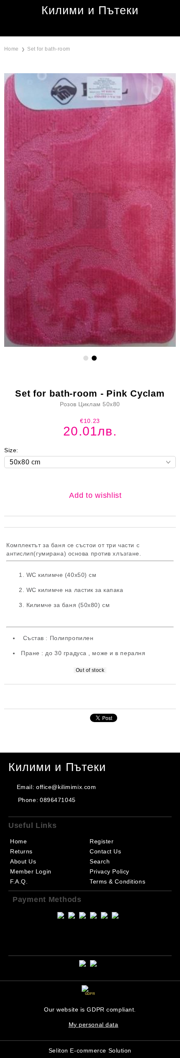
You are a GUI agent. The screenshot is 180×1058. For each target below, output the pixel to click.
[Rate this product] (98, 696)
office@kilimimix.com (66, 787)
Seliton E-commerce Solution (90, 1050)
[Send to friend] (76, 696)
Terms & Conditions (117, 881)
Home (11, 49)
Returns (21, 851)
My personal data (93, 1024)
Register (101, 841)
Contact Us (105, 851)
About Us (23, 861)
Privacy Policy (109, 871)
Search (100, 861)
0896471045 (58, 800)
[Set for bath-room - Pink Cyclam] (90, 344)
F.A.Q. (19, 881)
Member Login (30, 871)
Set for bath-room (48, 49)
